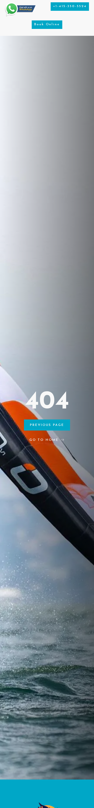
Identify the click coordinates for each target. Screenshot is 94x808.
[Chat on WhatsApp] (20, 15)
